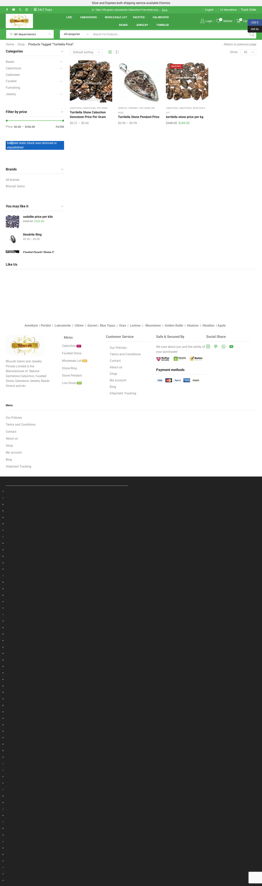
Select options (90, 82)
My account (118, 380)
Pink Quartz (13, 673)
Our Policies (118, 348)
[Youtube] (13, 9)
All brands (12, 180)
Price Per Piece (16, 692)
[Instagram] (26, 9)
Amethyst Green (16, 634)
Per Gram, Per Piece (19, 835)
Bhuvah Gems (15, 186)
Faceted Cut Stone (18, 614)
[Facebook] (7, 9)
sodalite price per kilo (38, 217)
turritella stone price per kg (184, 117)
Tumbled (162, 24)
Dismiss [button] (164, 3)
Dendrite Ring (32, 234)
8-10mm (11, 524)
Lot (8, 828)
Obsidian (208, 325)
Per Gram (102, 108)
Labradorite (63, 325)
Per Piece (12, 556)
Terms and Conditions (125, 354)
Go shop (102, 9)
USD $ (253, 22)
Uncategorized (15, 880)
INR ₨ (253, 29)
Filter (60, 126)
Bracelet (11, 789)
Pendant (133, 108)
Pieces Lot (13, 563)
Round (10, 517)
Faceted (139, 17)
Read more (164, 9)
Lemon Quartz (15, 660)
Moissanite (13, 770)
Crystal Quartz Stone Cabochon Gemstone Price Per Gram (40, 252)
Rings (9, 841)
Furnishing (13, 87)
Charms (11, 809)
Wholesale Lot (116, 17)
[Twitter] (20, 9)
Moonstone (153, 325)
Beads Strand (15, 498)
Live (69, 17)
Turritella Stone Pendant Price (138, 117)
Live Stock (13, 867)
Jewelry (142, 24)
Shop (21, 44)
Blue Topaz (107, 325)
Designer (12, 848)
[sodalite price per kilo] (12, 221)
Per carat (12, 621)
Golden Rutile (174, 325)
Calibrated (161, 17)
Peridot (46, 325)
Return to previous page (240, 44)
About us (116, 367)
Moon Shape (14, 595)
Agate (222, 325)
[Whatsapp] (224, 346)
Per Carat (12, 543)
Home (10, 44)
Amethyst (31, 325)
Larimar (135, 325)
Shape (10, 575)
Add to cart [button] (187, 82)
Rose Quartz (14, 679)
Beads (123, 24)
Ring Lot (11, 854)
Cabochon (75, 108)
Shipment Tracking (123, 393)
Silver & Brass (15, 802)
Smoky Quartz (15, 686)
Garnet (92, 325)
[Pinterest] (216, 346)
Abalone (193, 325)
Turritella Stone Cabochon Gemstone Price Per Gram (88, 115)
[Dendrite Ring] (12, 239)
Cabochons (88, 17)
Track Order (248, 9)
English (209, 9)
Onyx (122, 325)
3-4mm (10, 511)
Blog (113, 387)
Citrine (79, 325)
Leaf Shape (13, 588)
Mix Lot (11, 764)
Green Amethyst (16, 725)
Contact (115, 361)
